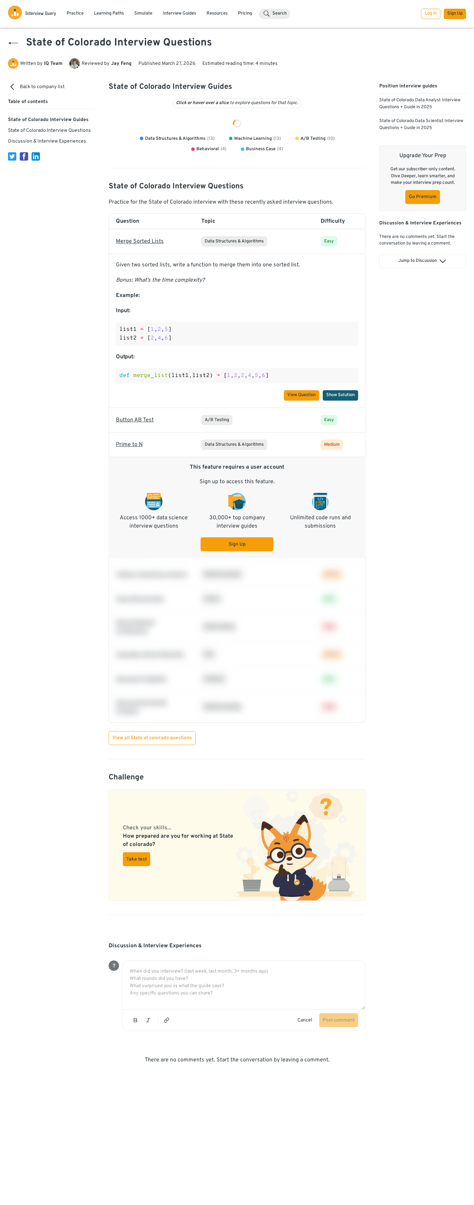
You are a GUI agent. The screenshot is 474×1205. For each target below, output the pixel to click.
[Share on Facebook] (24, 156)
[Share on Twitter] (12, 156)
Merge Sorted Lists (140, 319)
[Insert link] (166, 1098)
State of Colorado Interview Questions (49, 131)
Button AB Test (135, 498)
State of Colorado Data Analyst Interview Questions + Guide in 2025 (419, 103)
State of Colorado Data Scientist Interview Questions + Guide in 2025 (421, 124)
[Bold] (135, 1098)
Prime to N (129, 523)
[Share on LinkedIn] (36, 156)
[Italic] (148, 1098)
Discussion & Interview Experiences (47, 141)
